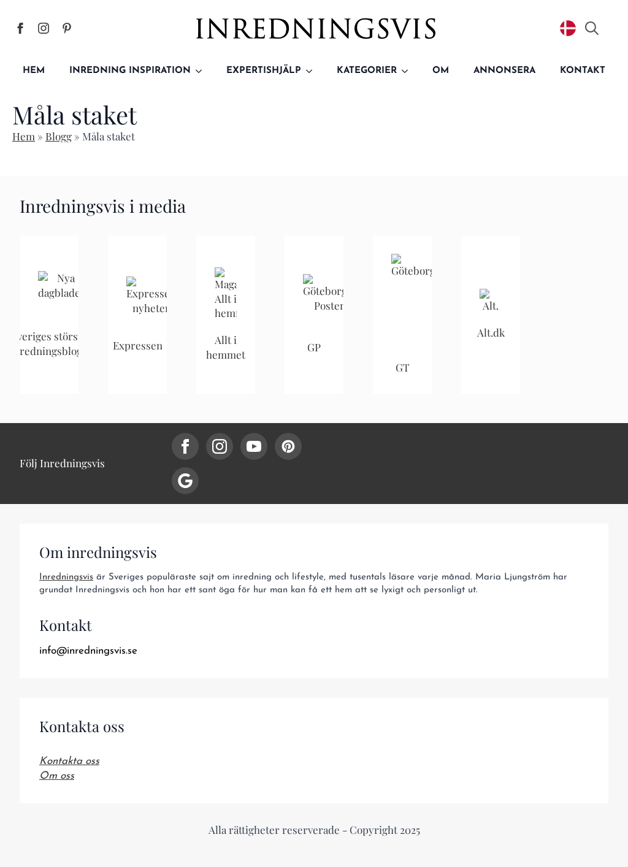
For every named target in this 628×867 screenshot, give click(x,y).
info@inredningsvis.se (88, 651)
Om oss (56, 776)
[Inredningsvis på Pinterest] (67, 28)
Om (440, 70)
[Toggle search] (592, 28)
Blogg (58, 136)
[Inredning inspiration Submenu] (202, 71)
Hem (34, 70)
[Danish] (568, 28)
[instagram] (219, 446)
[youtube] (253, 446)
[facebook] (185, 446)
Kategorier (367, 70)
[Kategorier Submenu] (408, 71)
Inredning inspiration (130, 70)
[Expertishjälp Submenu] (312, 71)
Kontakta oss (69, 761)
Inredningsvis (66, 577)
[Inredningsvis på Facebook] (20, 28)
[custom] (288, 446)
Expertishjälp (263, 70)
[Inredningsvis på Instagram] (44, 28)
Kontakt (582, 70)
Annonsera (504, 70)
